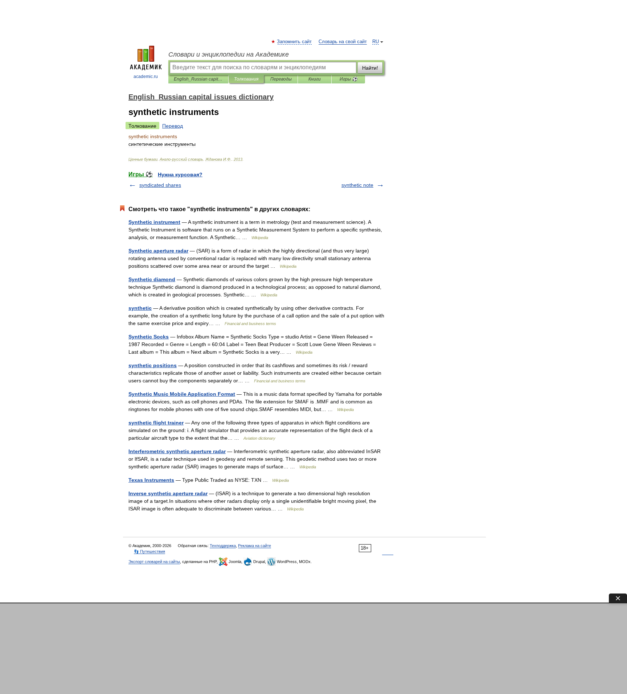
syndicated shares (160, 185)
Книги (314, 79)
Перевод (172, 126)
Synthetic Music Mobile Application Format (181, 394)
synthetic (140, 308)
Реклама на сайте (254, 545)
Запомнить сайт (295, 41)
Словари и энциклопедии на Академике (228, 54)
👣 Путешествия (149, 551)
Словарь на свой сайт (343, 41)
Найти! (370, 68)
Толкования (246, 79)
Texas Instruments (151, 480)
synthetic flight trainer (156, 423)
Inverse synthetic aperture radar (168, 493)
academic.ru (146, 76)
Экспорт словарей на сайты (154, 561)
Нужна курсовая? (180, 174)
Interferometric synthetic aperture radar (177, 451)
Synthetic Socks (148, 337)
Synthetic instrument (154, 222)
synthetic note (357, 185)
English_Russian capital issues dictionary (198, 79)
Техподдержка (223, 545)
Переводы (281, 79)
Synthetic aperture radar (158, 251)
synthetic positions (152, 365)
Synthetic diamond (151, 279)
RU (375, 41)
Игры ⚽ (348, 79)
